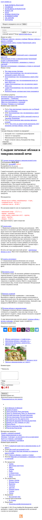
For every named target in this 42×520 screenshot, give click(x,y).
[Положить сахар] (7, 272)
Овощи (11, 469)
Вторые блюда (14, 482)
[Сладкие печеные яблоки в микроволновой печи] (18, 160)
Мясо (11, 467)
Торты (11, 493)
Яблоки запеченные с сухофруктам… (18, 339)
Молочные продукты (16, 465)
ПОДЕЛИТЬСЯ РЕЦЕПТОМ (15, 9)
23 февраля (18, 408)
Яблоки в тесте (10, 344)
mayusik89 (12, 164)
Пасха (13, 424)
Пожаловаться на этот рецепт (12, 399)
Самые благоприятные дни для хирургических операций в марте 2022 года (21, 74)
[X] (23, 330)
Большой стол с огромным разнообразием (19, 134)
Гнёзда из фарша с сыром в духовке (21, 455)
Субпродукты (14, 473)
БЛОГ (7, 12)
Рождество (18, 428)
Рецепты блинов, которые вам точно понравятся (22, 91)
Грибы (11, 464)
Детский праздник (26, 415)
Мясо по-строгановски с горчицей (13, 102)
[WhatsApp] (32, 330)
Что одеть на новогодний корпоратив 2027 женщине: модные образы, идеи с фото (22, 124)
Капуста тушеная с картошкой (11, 439)
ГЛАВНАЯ (9, 7)
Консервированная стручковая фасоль (14, 100)
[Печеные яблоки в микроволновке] (14, 308)
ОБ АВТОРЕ (9, 18)
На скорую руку (23, 419)
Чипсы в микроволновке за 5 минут (17, 362)
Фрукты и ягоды (14, 475)
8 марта (14, 410)
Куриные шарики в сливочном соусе (14, 96)
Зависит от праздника (12, 136)
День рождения (22, 411)
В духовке (12, 500)
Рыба (11, 471)
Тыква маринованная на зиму (11, 435)
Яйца (11, 476)
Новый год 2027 (24, 422)
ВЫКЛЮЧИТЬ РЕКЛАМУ (14, 5)
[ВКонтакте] (5, 330)
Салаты (11, 491)
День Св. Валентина (28, 413)
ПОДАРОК (9, 20)
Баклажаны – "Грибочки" (10, 98)
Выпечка (12, 484)
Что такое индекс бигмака (14, 71)
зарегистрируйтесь (25, 34)
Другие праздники (26, 417)
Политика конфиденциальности (20, 504)
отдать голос (7, 143)
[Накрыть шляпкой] (8, 294)
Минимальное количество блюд (16, 138)
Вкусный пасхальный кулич (19, 449)
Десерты (12, 486)
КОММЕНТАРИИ (11, 16)
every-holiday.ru (6, 2)
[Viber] (28, 330)
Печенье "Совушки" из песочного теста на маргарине (20, 437)
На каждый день (14, 496)
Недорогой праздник (28, 420)
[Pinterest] (19, 330)
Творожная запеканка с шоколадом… (18, 343)
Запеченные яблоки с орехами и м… (18, 341)
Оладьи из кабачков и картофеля (12, 440)
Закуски (12, 487)
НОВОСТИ (9, 10)
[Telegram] (37, 330)
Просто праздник (25, 426)
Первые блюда (14, 489)
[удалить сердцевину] (8, 259)
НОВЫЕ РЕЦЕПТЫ (12, 14)
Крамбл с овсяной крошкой (10, 433)
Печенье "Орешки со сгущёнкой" (12, 104)
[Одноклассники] (10, 330)
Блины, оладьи (14, 480)
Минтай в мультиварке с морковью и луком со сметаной (20, 66)
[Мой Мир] (14, 330)
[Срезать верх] (6, 226)
